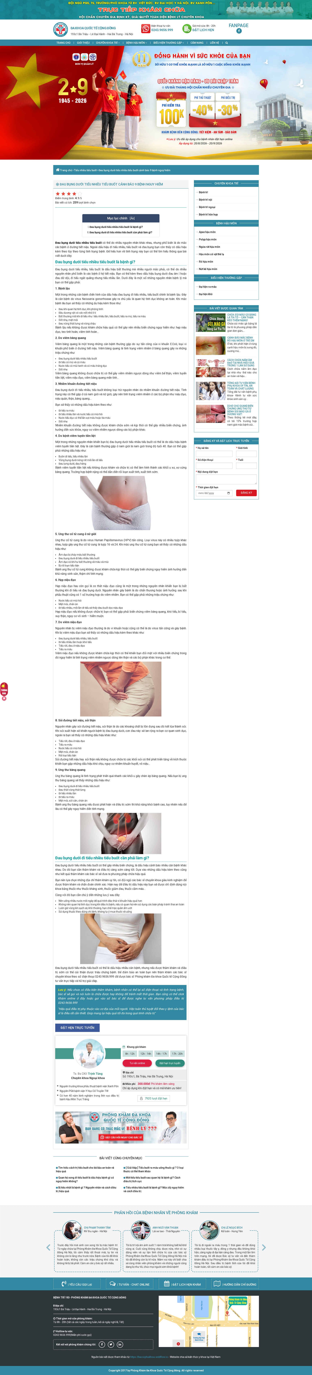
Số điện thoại (204, 459)
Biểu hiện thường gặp (167, 42)
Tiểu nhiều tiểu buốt (85, 170)
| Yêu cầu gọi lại (79, 1284)
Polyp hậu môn (207, 239)
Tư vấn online (137, 1063)
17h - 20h (177, 1053)
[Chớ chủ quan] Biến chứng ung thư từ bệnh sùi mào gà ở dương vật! (240, 410)
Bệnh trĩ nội (205, 199)
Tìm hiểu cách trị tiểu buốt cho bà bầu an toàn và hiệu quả (85, 1169)
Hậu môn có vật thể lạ (211, 254)
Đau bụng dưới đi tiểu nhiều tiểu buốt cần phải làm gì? (121, 232)
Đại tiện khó (205, 294)
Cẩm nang (196, 42)
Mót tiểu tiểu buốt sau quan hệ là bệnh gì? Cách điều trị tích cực (152, 1179)
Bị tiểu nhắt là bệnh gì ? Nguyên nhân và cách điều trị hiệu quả (86, 1189)
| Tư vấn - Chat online (133, 1284)
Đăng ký (246, 492)
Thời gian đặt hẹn (207, 487)
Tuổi (239, 459)
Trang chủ (63, 42)
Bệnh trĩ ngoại (206, 207)
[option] (87, 1246)
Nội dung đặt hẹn (207, 471)
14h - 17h (161, 1053)
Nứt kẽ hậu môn (207, 269)
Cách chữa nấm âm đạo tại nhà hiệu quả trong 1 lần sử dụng (240, 363)
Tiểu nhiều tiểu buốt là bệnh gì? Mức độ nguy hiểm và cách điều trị (154, 1189)
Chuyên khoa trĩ (107, 42)
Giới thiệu (83, 42)
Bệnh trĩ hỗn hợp (208, 214)
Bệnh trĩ (203, 192)
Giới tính (242, 448)
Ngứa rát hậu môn (209, 246)
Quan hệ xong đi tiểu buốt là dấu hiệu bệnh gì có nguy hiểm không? (85, 1179)
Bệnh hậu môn (135, 42)
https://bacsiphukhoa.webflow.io (149, 1356)
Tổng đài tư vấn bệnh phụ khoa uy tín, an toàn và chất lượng (241, 386)
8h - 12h (130, 1053)
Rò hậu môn (205, 261)
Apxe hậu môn (207, 232)
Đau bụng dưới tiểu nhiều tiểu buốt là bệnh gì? (116, 227)
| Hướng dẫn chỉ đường (238, 1284)
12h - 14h (145, 1053)
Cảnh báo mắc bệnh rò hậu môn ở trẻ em (240, 339)
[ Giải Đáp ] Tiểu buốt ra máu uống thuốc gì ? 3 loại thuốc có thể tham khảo (154, 1169)
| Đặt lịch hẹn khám (185, 1284)
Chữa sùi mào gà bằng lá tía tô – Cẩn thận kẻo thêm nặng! (241, 317)
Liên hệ (214, 42)
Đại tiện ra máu (207, 286)
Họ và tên (202, 448)
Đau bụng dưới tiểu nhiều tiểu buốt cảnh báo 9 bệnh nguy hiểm (134, 170)
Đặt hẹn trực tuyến (170, 1063)
